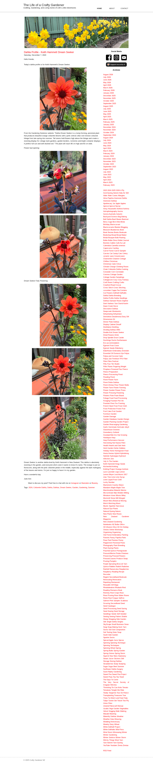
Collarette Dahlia (39, 487)
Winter (124, 732)
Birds (123, 222)
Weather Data (108, 719)
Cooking (125, 269)
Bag (119, 217)
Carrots (106, 253)
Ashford (120, 209)
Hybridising (124, 453)
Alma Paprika (108, 198)
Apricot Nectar (115, 206)
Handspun (107, 438)
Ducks (113, 340)
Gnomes (116, 430)
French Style (108, 406)
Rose (122, 593)
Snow (126, 624)
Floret (112, 377)
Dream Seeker (65, 487)
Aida (121, 193)
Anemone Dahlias (110, 201)
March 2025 (107, 119)
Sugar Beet (112, 666)
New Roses (117, 514)
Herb (123, 446)
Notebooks (107, 524)
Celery (125, 253)
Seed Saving (122, 609)
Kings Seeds (120, 464)
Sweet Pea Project (119, 674)
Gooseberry (107, 432)
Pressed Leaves (109, 559)
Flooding (106, 377)
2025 (114, 190)
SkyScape (107, 624)
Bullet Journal (123, 240)
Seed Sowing (108, 611)
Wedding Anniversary (111, 722)
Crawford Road (109, 285)
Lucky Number (109, 482)
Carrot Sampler (120, 251)
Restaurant (115, 582)
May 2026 (107, 83)
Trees (105, 698)
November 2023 (109, 161)
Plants (116, 548)
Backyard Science (110, 217)
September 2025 (109, 103)
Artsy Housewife (109, 209)
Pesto (122, 543)
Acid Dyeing (108, 193)
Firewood (114, 369)
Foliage (106, 398)
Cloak (105, 269)
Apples (123, 203)
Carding (116, 248)
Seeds (113, 614)
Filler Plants (108, 367)
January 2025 (108, 125)
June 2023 (107, 175)
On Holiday (124, 527)
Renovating (107, 580)
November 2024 (109, 130)
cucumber (107, 290)
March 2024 (107, 151)
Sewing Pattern (115, 616)
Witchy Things (108, 740)
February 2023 (108, 185)
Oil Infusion (107, 527)
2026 (118, 190)
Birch (115, 222)
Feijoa (126, 353)
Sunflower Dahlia (109, 669)
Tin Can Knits (116, 687)
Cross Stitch (108, 288)
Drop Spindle (108, 338)
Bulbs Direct (113, 240)
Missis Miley (121, 495)
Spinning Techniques (111, 645)
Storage (106, 661)
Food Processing (120, 398)
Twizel (119, 701)
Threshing (107, 687)
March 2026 (107, 88)
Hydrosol (122, 456)
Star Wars (114, 656)
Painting (125, 535)
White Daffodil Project (111, 727)
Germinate (112, 427)
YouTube (106, 745)
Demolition (107, 317)
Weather (120, 716)
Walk (118, 711)
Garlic (105, 427)
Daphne (125, 301)
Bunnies (106, 243)
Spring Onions (108, 653)
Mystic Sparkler (109, 506)
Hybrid (116, 453)
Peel (109, 540)
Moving (123, 501)
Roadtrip (106, 590)
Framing (121, 403)
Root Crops (114, 593)
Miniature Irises (109, 495)
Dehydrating (108, 314)
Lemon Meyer (108, 474)
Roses (126, 595)
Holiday (106, 451)
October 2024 (108, 132)
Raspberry (107, 572)
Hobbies (122, 448)
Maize (121, 485)
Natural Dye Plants (110, 509)
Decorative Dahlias (110, 309)
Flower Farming (120, 388)
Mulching (111, 503)
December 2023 (109, 159)
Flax (120, 369)
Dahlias (56, 487)
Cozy (115, 280)
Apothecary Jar (109, 203)
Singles (120, 622)
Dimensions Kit (109, 319)
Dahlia (49, 487)
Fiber (126, 359)
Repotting (107, 582)
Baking (124, 217)
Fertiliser (115, 359)
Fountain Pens (108, 403)
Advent (116, 193)
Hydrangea (114, 456)
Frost (116, 406)
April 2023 (107, 180)
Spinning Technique (117, 643)
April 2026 (107, 85)
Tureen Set (112, 701)
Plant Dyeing (108, 548)
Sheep (105, 619)
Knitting (115, 467)
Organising (107, 532)
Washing (112, 714)
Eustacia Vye (119, 353)
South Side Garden (110, 635)
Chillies (106, 261)
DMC (118, 330)
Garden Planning (109, 422)
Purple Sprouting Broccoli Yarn (115, 564)
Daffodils (123, 293)
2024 (30, 487)
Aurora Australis (109, 214)
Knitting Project (109, 469)
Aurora (120, 211)
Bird (118, 222)
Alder (105, 196)
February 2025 (108, 122)
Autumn (119, 214)
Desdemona (116, 317)
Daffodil (116, 293)
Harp (113, 438)
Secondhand (115, 603)
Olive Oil (116, 527)
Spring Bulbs (108, 651)
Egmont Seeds (109, 348)
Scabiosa (124, 601)
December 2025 (109, 96)
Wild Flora (120, 730)
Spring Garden (119, 651)
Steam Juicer (108, 659)
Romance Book (116, 590)
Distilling (115, 327)
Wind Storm (107, 732)
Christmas (113, 261)
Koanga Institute (122, 469)
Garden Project (122, 422)
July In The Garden (110, 461)
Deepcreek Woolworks (112, 311)
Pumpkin (113, 561)
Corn (113, 272)
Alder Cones (112, 196)
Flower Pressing (109, 393)
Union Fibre (107, 703)
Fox (116, 403)
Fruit (123, 409)
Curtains (123, 290)
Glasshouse (108, 430)
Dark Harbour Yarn (110, 303)
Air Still (126, 193)
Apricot (106, 206)
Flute (112, 396)
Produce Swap (122, 559)
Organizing (116, 532)
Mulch (105, 503)
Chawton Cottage (119, 259)
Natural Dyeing (109, 511)
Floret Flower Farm (110, 380)
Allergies (121, 196)
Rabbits (112, 567)
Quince (106, 567)
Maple (113, 488)
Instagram (75, 483)
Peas (105, 540)
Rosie (105, 598)
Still (122, 659)
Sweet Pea (107, 674)
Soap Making (113, 627)
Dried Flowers (108, 335)
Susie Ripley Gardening (112, 672)
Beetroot (125, 219)
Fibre (105, 361)
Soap (105, 627)
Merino (123, 490)
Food (111, 398)
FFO (121, 359)
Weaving (117, 719)
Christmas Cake (109, 264)
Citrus (118, 264)
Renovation (117, 580)
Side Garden (121, 619)
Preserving (107, 556)
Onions (106, 530)
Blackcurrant (115, 224)
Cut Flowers (108, 293)
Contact (124, 8)
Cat (111, 253)
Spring (118, 648)
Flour (116, 385)
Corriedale (120, 272)
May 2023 (107, 177)
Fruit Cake (107, 411)
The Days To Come (110, 680)
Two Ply (126, 701)
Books (116, 232)
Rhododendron (108, 587)
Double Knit (107, 332)
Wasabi (106, 714)
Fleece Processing (110, 374)
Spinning (106, 643)
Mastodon (85, 483)
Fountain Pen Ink (117, 401)
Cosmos (106, 274)
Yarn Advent (108, 743)
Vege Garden (114, 709)
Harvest (121, 440)
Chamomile (107, 259)
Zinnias (125, 745)
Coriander (107, 272)
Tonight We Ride (117, 690)
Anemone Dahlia (120, 198)
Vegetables (124, 709)
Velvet (105, 711)
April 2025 (107, 117)
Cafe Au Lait (120, 243)
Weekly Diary (108, 724)
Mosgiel (122, 498)
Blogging (124, 227)
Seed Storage (119, 611)
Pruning (106, 561)
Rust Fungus (113, 598)
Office (122, 524)
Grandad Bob (108, 435)
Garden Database (110, 419)
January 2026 (108, 93)
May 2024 (107, 146)
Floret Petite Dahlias (111, 382)
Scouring (106, 603)
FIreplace (107, 369)
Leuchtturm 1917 (120, 474)
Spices (121, 640)
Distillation (107, 327)
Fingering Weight (119, 367)
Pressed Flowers (118, 556)
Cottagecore (108, 280)
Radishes (125, 567)
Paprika (118, 538)
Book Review (108, 232)
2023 (105, 190)
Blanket (117, 227)
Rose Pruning (108, 595)
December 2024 (109, 127)
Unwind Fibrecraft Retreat (113, 706)
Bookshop (107, 235)
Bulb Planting (120, 238)
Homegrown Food (121, 451)
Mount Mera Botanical (111, 501)
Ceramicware (119, 256)
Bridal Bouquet (109, 238)
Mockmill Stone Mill (110, 498)
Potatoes (124, 553)
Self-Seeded (121, 614)
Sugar (105, 666)
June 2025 (107, 111)
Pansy (112, 538)
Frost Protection (109, 409)
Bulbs (105, 240)
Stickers (117, 659)
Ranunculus (114, 569)
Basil (114, 219)
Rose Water (118, 595)
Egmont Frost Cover (111, 346)
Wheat (116, 724)
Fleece (125, 369)
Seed (123, 603)
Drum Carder (119, 338)
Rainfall (106, 569)
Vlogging (112, 711)
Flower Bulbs (124, 385)
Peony (120, 540)
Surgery (120, 669)
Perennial (116, 543)
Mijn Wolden (118, 493)
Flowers (106, 396)
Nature (118, 511)
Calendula (107, 246)
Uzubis (106, 709)
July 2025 (107, 109)
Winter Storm (121, 737)
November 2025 (109, 98)
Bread (113, 235)
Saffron (121, 598)
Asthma (126, 209)
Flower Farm (108, 388)
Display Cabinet (109, 324)
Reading (115, 572)
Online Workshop (116, 530)
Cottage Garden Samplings (113, 277)
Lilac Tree (107, 477)
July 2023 (107, 172)
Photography (108, 545)
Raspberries (124, 569)
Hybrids (106, 456)
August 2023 (108, 169)
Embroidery (117, 351)
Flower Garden (109, 390)
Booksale (123, 232)
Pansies (106, 538)
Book (122, 230)
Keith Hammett (109, 464)
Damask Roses (116, 301)
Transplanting (108, 695)
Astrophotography (110, 211)
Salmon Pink (108, 601)
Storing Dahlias (116, 661)
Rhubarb (118, 587)
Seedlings (107, 614)
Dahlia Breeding (115, 296)
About (112, 8)
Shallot (124, 616)
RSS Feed (107, 751)
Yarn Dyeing (118, 743)
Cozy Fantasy (123, 280)
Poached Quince (109, 551)
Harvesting (107, 443)
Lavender (111, 472)
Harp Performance (110, 440)
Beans (118, 219)
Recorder (106, 574)
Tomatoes (107, 690)
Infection (106, 459)
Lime (113, 477)
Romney (106, 593)
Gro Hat (117, 435)
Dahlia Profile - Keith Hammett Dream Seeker (49, 52)
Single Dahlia (112, 622)
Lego (117, 472)
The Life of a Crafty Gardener (43, 5)
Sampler (117, 601)
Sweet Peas (108, 677)
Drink (117, 335)
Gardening (83, 487)
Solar (115, 632)
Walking (123, 711)
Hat (113, 443)
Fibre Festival (113, 361)
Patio (124, 538)
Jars (112, 459)
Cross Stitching (119, 288)
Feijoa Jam (107, 359)
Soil (110, 630)
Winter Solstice (109, 737)
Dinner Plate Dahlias (111, 322)
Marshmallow (108, 490)
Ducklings (107, 340)
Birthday (106, 224)
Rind (124, 587)
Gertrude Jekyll (123, 427)
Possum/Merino (109, 553)
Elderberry (119, 348)
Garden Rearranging (111, 424)
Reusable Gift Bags (110, 585)
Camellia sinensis (118, 246)
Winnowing (117, 732)
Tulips (105, 701)
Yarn (121, 740)
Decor (115, 306)
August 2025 (108, 106)
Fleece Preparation (110, 372)
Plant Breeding (119, 545)
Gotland (116, 432)
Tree (124, 695)
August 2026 (108, 75)
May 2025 (107, 114)
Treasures (118, 695)
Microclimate (108, 493)
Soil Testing (107, 632)
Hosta (105, 453)
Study (116, 664)
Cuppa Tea (115, 290)
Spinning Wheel (109, 648)
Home (99, 8)
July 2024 (107, 140)
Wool (117, 740)
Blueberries (115, 230)
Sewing (106, 616)
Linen (105, 480)
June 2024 (107, 143)
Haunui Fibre (120, 443)
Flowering (120, 393)
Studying (122, 664)
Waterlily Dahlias (109, 716)
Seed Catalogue (109, 606)
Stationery (122, 656)
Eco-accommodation (111, 343)
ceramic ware (108, 256)
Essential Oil (108, 353)
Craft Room (107, 282)
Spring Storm (120, 653)
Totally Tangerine (109, 693)
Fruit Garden (117, 411)
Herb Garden (108, 448)
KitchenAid (107, 467)
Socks (105, 630)
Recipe (121, 572)
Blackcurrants (108, 227)
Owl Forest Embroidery (112, 535)
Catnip (115, 253)
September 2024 (109, 135)
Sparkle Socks (109, 637)
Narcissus (120, 506)
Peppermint (107, 543)
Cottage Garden (116, 274)
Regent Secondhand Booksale (115, 577)
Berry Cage (107, 222)
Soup (119, 632)
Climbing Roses (122, 267)
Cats (120, 253)
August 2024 (108, 138)
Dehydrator (117, 314)
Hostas (111, 453)
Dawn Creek (108, 306)
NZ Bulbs (115, 524)
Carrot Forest (108, 251)
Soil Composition (118, 630)
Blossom (106, 230)
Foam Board (119, 396)
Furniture (106, 414)
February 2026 (108, 90)
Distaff (118, 324)
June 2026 (107, 80)
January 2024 (108, 156)
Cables (112, 243)
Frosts (118, 409)
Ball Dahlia (107, 219)
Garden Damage (109, 417)
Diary (124, 317)
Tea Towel (120, 677)
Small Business (118, 624)
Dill (127, 317)
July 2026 (107, 77)
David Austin (123, 303)
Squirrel (106, 656)
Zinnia (120, 745)
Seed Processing (109, 609)
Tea (114, 677)
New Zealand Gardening (112, 522)
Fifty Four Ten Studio (111, 364)
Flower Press (120, 390)
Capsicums (107, 248)
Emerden (125, 351)
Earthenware (122, 340)
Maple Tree (120, 488)
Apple (118, 203)
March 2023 (107, 182)
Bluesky (95, 483)
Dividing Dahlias (109, 330)
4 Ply (122, 190)
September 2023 (109, 167)
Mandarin (106, 488)
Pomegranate (122, 551)
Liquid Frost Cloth (115, 480)
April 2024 (107, 148)
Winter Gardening (110, 735)
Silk (104, 622)
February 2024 (108, 153)
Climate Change (109, 267)
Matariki (117, 490)
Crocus (118, 285)
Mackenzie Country (110, 485)
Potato (118, 553)
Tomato (125, 687)
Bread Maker (122, 235)
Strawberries (108, 664)
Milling (126, 493)
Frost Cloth (122, 406)
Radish (118, 567)
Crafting (116, 282)
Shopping (112, 619)
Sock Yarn (122, 627)
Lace (105, 472)
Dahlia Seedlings (120, 298)
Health (105, 446)
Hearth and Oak (115, 446)
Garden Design (123, 419)
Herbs (116, 448)
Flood (120, 374)
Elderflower (107, 351)
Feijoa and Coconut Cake (113, 356)
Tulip (126, 698)
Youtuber (113, 745)
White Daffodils (109, 730)
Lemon (122, 472)
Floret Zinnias (108, 385)
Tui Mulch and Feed (115, 698)
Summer (91, 487)
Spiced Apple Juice (110, 640)
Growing (124, 435)
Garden (75, 487)
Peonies (115, 540)
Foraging (106, 401)
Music (118, 503)
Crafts (121, 282)
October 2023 (108, 164)
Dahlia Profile (108, 298)
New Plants (107, 514)
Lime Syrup (120, 477)
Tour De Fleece (123, 693)
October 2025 (108, 101)
